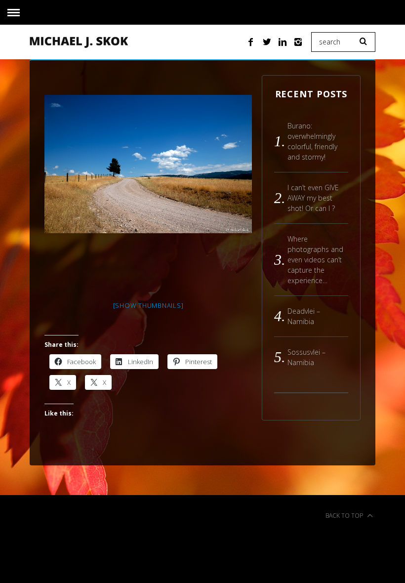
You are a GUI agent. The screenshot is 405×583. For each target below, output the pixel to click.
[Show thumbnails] (148, 305)
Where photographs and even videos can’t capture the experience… (315, 259)
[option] (148, 164)
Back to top (344, 515)
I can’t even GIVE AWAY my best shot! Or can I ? (313, 198)
